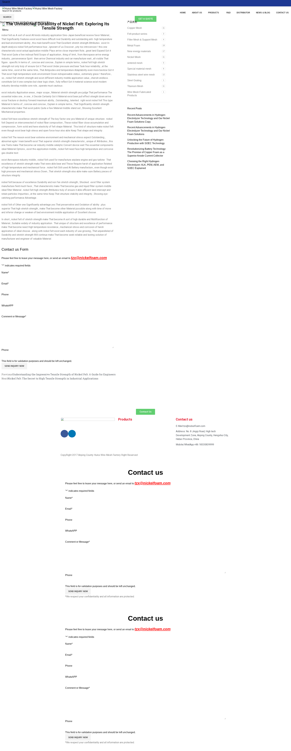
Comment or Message (77, 542)
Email (68, 508)
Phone (68, 520)
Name (69, 498)
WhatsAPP (71, 530)
